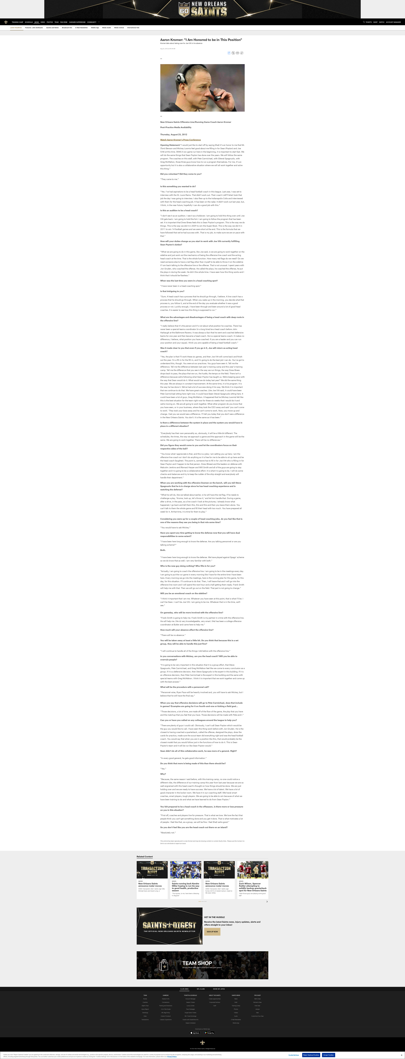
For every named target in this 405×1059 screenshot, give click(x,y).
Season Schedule (190, 1023)
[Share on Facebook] (229, 54)
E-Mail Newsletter (236, 1019)
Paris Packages (190, 1009)
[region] (202, 1055)
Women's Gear (257, 1002)
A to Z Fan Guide (165, 1009)
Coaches (145, 1002)
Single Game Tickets (190, 1012)
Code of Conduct (166, 1016)
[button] (199, 901)
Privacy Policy (172, 1057)
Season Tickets (190, 1002)
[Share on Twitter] (233, 54)
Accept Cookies (328, 1055)
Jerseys (257, 1009)
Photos (236, 1009)
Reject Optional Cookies (311, 1055)
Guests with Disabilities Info (190, 1019)
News (236, 999)
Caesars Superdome (165, 1019)
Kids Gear (257, 1005)
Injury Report (145, 1009)
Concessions (165, 1002)
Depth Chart (145, 1005)
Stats (145, 1016)
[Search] (364, 21)
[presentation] (267, 902)
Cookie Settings (294, 1055)
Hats (257, 1012)
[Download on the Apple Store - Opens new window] (195, 1033)
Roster (145, 999)
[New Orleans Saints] (202, 1042)
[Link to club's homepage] (5, 21)
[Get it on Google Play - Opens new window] (209, 1033)
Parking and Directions (165, 1005)
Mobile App (236, 1023)
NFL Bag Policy (165, 1012)
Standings (145, 1012)
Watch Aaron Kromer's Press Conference (180, 139)
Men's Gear (257, 999)
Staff (214, 1005)
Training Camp (236, 1005)
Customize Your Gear (257, 1016)
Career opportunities (215, 999)
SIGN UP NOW (212, 932)
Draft (236, 1002)
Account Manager (190, 999)
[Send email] (237, 54)
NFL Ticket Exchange (190, 1016)
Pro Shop (257, 995)
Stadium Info (165, 999)
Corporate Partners (214, 1002)
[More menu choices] (99, 22)
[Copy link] (241, 53)
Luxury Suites (190, 1005)
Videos (236, 1012)
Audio (236, 1016)
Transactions (145, 1019)
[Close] (401, 1055)
